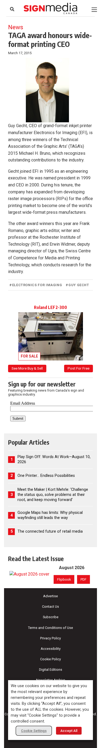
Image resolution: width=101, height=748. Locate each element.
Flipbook (64, 579)
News (15, 27)
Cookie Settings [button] (34, 731)
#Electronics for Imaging (35, 285)
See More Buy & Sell (27, 368)
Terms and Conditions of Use (50, 628)
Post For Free (78, 368)
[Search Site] (12, 9)
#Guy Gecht (77, 285)
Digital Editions (50, 670)
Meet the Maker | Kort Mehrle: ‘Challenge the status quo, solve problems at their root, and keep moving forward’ (53, 494)
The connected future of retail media (50, 531)
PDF (83, 579)
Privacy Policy (50, 638)
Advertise (50, 596)
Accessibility (51, 649)
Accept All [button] (68, 731)
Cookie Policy (50, 659)
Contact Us (50, 607)
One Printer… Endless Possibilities (46, 475)
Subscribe (50, 617)
